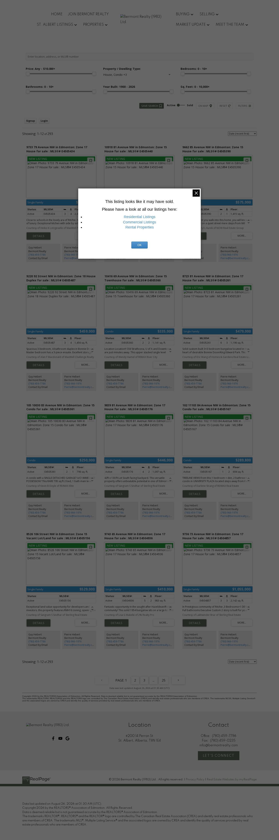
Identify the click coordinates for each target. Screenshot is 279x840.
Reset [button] (223, 106)
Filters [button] (242, 106)
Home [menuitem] (56, 14)
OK (139, 245)
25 (163, 680)
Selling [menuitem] (207, 14)
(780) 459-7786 (37, 254)
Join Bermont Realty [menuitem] (88, 14)
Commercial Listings (139, 222)
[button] (53, 738)
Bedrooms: (194, 69)
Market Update (191, 25)
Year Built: (119, 87)
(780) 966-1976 (72, 254)
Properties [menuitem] (93, 25)
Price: (40, 69)
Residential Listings (139, 217)
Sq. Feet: (195, 87)
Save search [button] (149, 106)
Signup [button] (30, 121)
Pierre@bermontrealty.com (236, 258)
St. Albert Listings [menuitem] (55, 25)
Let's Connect (218, 756)
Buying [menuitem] (183, 14)
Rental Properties (139, 227)
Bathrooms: (40, 87)
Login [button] (44, 121)
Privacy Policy (195, 779)
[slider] (28, 74)
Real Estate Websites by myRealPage (232, 779)
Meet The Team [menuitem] (230, 25)
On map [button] (203, 106)
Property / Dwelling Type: (122, 69)
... (153, 680)
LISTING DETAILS (38, 236)
